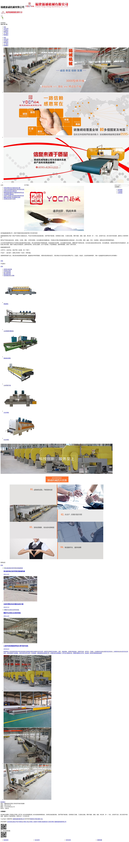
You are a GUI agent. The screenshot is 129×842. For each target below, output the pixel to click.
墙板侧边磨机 (7, 358)
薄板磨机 (6, 303)
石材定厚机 (51, 821)
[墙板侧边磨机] (20, 356)
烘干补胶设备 (7, 272)
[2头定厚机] (20, 411)
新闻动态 (6, 31)
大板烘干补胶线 (37, 821)
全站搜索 (117, 186)
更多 (2, 266)
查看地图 (99, 840)
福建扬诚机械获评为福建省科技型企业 (14, 192)
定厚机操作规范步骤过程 (10, 191)
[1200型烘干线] (20, 384)
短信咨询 (37, 840)
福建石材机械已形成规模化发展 (12, 197)
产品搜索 (120, 191)
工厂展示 (6, 33)
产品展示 (6, 30)
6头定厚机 (6, 439)
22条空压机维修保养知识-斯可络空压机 (14, 189)
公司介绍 (6, 28)
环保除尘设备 (7, 270)
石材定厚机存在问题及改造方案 (12, 187)
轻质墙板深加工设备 (9, 275)
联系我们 (6, 34)
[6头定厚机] (20, 438)
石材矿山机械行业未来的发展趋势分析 (14, 195)
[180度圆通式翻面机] (20, 329)
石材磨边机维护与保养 (10, 198)
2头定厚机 (6, 412)
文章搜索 (120, 192)
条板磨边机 (45, 821)
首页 (5, 27)
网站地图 (37, 819)
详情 (2, 261)
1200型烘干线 (7, 385)
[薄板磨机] (20, 302)
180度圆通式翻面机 (9, 194)
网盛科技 (32, 819)
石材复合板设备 (8, 269)
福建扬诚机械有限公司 (19, 819)
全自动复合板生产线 (12, 821)
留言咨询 (68, 840)
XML (41, 819)
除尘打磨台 (30, 821)
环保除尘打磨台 (22, 821)
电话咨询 (6, 840)
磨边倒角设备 (7, 274)
